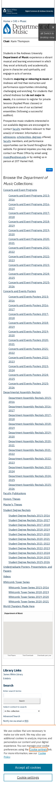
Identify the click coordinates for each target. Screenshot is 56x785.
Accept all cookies (28, 767)
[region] (28, 755)
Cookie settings (38, 749)
